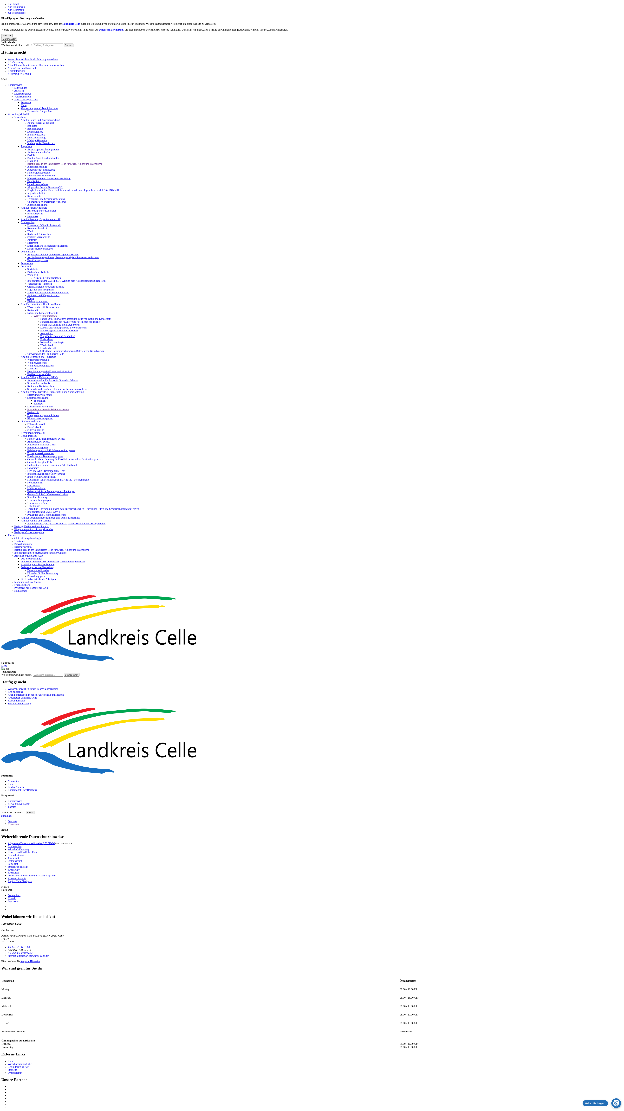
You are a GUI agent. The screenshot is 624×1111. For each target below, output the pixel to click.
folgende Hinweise (30, 961)
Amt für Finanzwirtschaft (34, 207)
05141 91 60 (19, 947)
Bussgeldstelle (34, 427)
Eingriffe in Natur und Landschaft (57, 336)
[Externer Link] (315, 1086)
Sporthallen (40, 400)
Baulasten (32, 125)
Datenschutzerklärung (111, 29)
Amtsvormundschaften (39, 152)
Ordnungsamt (28, 251)
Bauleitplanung (35, 128)
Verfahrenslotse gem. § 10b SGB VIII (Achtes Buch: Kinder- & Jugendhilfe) (66, 523)
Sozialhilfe (32, 269)
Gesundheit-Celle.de (18, 1067)
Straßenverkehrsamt (31, 421)
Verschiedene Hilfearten (39, 283)
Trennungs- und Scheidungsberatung (46, 199)
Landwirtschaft (48, 348)
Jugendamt (26, 146)
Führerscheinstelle (36, 424)
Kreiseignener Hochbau (39, 394)
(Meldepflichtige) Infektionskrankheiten (47, 494)
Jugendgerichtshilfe (37, 166)
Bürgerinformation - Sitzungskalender (33, 529)
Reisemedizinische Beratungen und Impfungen (51, 491)
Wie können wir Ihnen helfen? (16, 45)
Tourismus (32, 368)
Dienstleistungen (22, 93)
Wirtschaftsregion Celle (26, 99)
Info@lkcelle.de (20, 952)
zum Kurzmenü (16, 9)
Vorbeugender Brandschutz (41, 143)
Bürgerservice (15, 84)
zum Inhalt (13, 4)
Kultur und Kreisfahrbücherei (42, 386)
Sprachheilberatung (37, 497)
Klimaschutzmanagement (40, 418)
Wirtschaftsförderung (38, 359)
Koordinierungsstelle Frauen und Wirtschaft (49, 371)
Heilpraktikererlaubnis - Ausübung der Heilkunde (52, 465)
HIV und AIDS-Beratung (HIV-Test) (46, 470)
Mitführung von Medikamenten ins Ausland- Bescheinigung (58, 479)
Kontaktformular (16, 71)
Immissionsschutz (36, 134)
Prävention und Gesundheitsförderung (46, 514)
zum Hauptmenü (16, 7)
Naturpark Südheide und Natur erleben (60, 324)
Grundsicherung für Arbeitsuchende (45, 286)
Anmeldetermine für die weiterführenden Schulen (52, 380)
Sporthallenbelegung (37, 397)
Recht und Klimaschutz (39, 234)
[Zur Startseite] (312, 628)
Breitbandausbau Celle (39, 374)
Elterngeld (32, 161)
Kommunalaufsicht (37, 228)
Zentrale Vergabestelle (38, 237)
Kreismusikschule (23, 547)
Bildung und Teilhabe (38, 272)
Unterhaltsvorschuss (37, 184)
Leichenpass (33, 485)
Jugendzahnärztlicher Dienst (41, 444)
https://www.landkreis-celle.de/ (28, 955)
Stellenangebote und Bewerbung (37, 567)
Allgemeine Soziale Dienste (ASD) (45, 187)
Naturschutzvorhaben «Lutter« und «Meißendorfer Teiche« (70, 321)
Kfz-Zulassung (15, 62)
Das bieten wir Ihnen (31, 558)
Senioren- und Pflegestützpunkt (43, 295)
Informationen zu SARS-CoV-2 (43, 511)
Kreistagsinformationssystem (29, 532)
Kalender (38, 403)
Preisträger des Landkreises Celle (31, 587)
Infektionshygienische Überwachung (46, 473)
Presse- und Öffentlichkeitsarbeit (44, 225)
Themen (12, 535)
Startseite (12, 821)
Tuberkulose (33, 506)
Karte (23, 105)
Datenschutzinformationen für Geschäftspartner (32, 875)
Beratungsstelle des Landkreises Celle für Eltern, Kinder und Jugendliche (64, 163)
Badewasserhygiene (37, 447)
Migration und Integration (40, 289)
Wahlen (31, 231)
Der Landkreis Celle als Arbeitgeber (39, 579)
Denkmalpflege (35, 131)
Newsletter (13, 781)
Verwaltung (20, 117)
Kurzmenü (13, 824)
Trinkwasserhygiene (37, 503)
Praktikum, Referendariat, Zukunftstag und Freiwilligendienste (53, 561)
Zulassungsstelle (35, 430)
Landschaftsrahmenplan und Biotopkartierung (63, 327)
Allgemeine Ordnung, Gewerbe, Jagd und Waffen (52, 254)
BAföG (31, 155)
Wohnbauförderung (37, 362)
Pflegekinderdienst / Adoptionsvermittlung (49, 178)
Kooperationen (35, 482)
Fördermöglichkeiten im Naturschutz (59, 330)
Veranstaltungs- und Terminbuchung (39, 108)
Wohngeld (32, 275)
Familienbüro (34, 181)
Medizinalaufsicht (36, 488)
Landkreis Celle (71, 23)
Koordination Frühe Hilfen (41, 175)
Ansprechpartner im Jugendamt (43, 149)
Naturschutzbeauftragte (52, 342)
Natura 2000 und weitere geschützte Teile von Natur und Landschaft (75, 318)
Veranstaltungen (22, 96)
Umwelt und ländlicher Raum (23, 852)
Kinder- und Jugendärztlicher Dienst (46, 438)
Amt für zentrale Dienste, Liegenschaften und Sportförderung (52, 392)
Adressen (19, 90)
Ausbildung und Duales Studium (37, 564)
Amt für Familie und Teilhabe (36, 520)
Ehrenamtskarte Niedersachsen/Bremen (47, 245)
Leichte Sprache (16, 787)
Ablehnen (7, 35)
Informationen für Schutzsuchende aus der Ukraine (40, 552)
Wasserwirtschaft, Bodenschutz (43, 307)
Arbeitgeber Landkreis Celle (22, 68)
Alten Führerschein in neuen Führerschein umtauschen (36, 65)
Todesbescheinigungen (39, 500)
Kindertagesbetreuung (38, 172)
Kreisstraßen (33, 310)
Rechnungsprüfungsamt (33, 432)
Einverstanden (9, 39)
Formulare (26, 102)
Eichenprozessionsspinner (40, 453)
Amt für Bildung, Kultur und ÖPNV (39, 377)
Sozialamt (26, 266)
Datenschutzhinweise (38, 570)
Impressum (13, 901)
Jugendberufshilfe (36, 193)
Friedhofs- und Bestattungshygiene (45, 456)
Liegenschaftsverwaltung (40, 406)
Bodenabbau (46, 339)
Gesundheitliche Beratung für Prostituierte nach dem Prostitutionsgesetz (64, 459)
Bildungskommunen (37, 301)
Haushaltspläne (35, 213)
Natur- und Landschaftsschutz (42, 313)
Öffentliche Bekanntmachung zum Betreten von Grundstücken (72, 351)
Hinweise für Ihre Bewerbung (42, 573)
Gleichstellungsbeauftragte (27, 538)
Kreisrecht (32, 242)
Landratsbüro (27, 222)
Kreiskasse (32, 216)
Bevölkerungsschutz (37, 260)
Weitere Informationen (45, 316)
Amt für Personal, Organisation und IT (40, 219)
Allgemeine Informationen (47, 277)
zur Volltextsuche (17, 12)
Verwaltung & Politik (19, 114)
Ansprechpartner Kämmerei (41, 210)
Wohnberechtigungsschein (40, 365)
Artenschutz (46, 333)
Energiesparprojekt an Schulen (43, 415)
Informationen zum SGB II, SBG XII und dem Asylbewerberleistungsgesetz (66, 280)
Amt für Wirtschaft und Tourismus (38, 356)
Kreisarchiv (33, 412)
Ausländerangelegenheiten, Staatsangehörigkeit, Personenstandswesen (63, 257)
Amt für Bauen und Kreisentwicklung (40, 120)
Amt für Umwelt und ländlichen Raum (40, 304)
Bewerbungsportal (23, 544)
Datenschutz (14, 895)
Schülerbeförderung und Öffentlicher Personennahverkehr (57, 389)
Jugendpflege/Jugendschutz (41, 169)
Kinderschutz (34, 196)
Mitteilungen (20, 87)
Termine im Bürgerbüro (39, 111)
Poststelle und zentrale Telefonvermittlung (48, 409)
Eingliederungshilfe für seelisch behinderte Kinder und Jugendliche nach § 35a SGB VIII (73, 190)
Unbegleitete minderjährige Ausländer (46, 201)
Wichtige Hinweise (37, 140)
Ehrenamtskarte (22, 585)
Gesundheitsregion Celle (39, 462)
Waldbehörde (47, 345)
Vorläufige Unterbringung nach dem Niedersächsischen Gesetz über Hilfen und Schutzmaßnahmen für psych (83, 508)
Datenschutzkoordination (40, 248)
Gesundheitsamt (29, 435)
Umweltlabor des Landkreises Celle (45, 354)
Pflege (30, 298)
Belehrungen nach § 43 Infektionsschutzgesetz (51, 450)
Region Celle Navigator (20, 881)
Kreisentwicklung (36, 137)
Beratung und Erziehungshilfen (43, 158)
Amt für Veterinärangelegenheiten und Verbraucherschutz (50, 517)
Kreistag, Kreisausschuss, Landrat (31, 526)
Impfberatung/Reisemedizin (41, 476)
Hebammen (33, 468)
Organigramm (15, 1072)
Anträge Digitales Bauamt (40, 123)
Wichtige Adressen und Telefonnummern (48, 292)
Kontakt (12, 898)
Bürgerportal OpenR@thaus (22, 790)
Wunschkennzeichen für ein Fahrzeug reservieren (33, 59)
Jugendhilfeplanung (37, 204)
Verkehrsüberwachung (19, 73)
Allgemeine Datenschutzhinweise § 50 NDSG (31, 843)
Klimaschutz (20, 590)
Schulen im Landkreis (38, 383)
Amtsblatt (32, 239)
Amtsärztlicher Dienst (38, 441)
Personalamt (27, 263)
